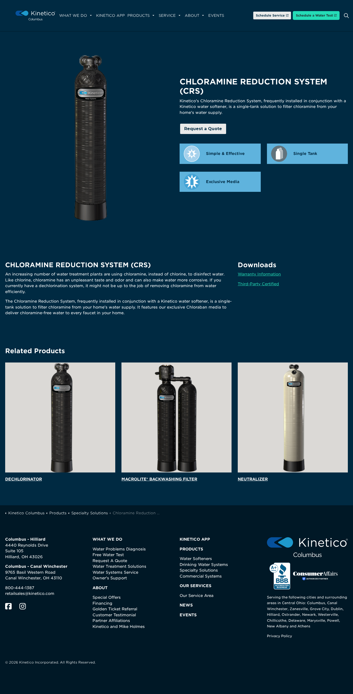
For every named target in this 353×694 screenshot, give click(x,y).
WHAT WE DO (107, 539)
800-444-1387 (19, 588)
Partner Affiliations (111, 620)
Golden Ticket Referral (115, 609)
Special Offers (107, 597)
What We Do (73, 15)
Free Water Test (108, 555)
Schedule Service (270, 15)
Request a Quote (203, 128)
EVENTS (188, 615)
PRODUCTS (191, 549)
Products (138, 15)
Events (216, 15)
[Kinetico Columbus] (35, 15)
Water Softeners (196, 558)
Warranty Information (259, 274)
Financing (102, 603)
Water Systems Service (115, 572)
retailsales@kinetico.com (29, 593)
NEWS (186, 605)
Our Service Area (196, 595)
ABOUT (100, 588)
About (192, 15)
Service (167, 15)
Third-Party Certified (258, 284)
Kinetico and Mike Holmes (119, 626)
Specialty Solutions (199, 570)
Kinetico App (110, 15)
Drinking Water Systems (204, 564)
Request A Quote (110, 560)
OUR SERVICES (195, 585)
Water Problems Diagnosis (119, 549)
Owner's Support (110, 578)
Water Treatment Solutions (119, 566)
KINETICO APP (195, 539)
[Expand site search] (346, 15)
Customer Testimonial (114, 615)
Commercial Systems (201, 576)
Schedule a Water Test (314, 15)
